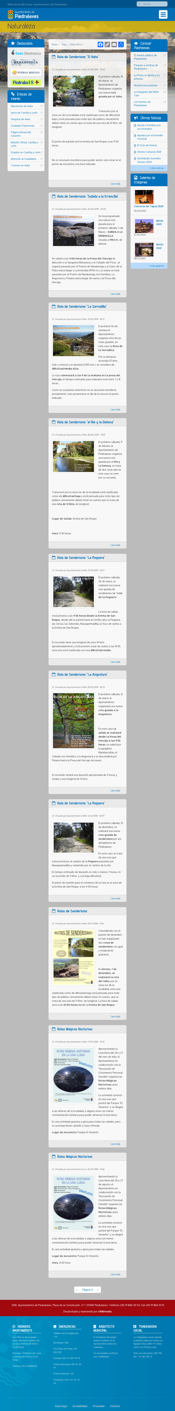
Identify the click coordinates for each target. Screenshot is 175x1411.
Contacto (115, 1406)
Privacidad (99, 1406)
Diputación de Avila (22, 106)
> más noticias (157, 168)
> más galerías (156, 265)
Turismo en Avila (20, 165)
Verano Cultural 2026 (149, 151)
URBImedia (105, 1311)
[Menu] (163, 14)
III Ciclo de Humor (147, 145)
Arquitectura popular (146, 85)
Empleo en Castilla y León (25, 152)
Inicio (55, 44)
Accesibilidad (80, 1406)
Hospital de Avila (20, 119)
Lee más (115, 183)
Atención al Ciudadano (23, 158)
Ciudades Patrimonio (23, 125)
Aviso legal (61, 1406)
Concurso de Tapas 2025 (148, 206)
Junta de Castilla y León (24, 112)
